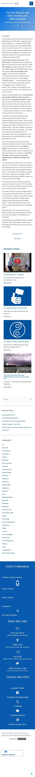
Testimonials (6, 558)
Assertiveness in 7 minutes (14, 295)
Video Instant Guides (9, 573)
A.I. (3, 465)
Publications (6, 545)
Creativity (5, 486)
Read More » (8, 303)
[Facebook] (22, 27)
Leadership (6, 508)
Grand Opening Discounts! (11, 438)
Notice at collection (8, 775)
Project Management (9, 542)
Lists (3, 514)
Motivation (5, 524)
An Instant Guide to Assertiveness (16, 362)
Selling (4, 548)
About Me (5, 468)
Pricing (4, 536)
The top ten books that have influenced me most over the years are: (17, 397)
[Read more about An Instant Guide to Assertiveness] (17, 350)
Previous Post (17, 254)
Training (5, 564)
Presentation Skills (8, 533)
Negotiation (6, 527)
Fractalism (5, 496)
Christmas (5, 480)
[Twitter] (17, 27)
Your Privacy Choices (14, 772)
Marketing (5, 520)
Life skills (5, 511)
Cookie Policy (21, 759)
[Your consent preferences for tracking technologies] (32, 773)
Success (4, 551)
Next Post (17, 259)
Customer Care (7, 489)
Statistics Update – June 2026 (12, 444)
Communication (7, 483)
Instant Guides (7, 505)
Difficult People (22, 22)
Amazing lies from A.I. (9, 435)
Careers (4, 477)
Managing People (8, 517)
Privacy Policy (13, 759)
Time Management (8, 561)
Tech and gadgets (8, 554)
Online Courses (7, 530)
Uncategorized (7, 570)
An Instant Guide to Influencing (15, 328)
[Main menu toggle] (31, 3)
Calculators (6, 474)
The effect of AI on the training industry (15, 441)
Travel (4, 567)
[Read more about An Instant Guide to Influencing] (17, 316)
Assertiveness (11, 22)
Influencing (17, 24)
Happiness (5, 499)
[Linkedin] (13, 27)
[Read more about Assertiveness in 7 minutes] (17, 282)
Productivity (6, 539)
